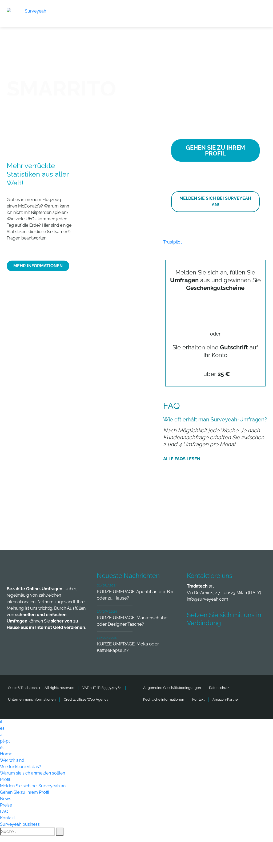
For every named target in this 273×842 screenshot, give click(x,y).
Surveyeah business (20, 824)
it (1, 721)
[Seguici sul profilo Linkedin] (233, 639)
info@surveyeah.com (207, 599)
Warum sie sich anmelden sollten (32, 773)
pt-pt (5, 741)
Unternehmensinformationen (32, 699)
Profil (5, 779)
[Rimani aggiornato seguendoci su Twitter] (214, 639)
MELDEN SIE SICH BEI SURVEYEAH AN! (215, 201)
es (2, 728)
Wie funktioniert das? (20, 766)
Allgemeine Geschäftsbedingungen (172, 688)
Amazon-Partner (225, 699)
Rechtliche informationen (163, 699)
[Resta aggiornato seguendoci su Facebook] (194, 639)
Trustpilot (172, 242)
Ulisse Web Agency (92, 699)
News (5, 798)
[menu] (262, 10)
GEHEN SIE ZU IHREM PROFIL (215, 150)
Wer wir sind (12, 760)
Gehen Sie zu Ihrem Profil (24, 792)
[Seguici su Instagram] (253, 639)
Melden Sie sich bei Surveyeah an (33, 785)
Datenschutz (219, 688)
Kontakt (198, 699)
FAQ (4, 811)
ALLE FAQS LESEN (181, 458)
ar (2, 734)
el (1, 747)
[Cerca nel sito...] (59, 832)
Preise (6, 805)
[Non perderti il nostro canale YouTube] (194, 653)
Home (6, 753)
